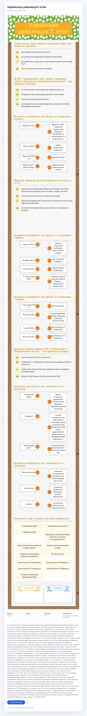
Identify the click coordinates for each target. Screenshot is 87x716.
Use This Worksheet (16, 702)
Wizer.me (30, 708)
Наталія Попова (21, 10)
